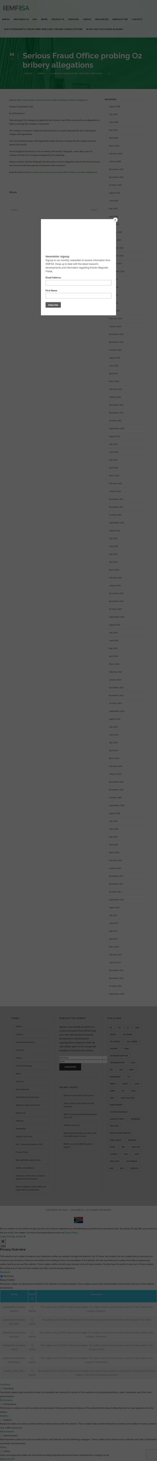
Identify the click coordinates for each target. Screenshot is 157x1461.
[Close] (115, 220)
